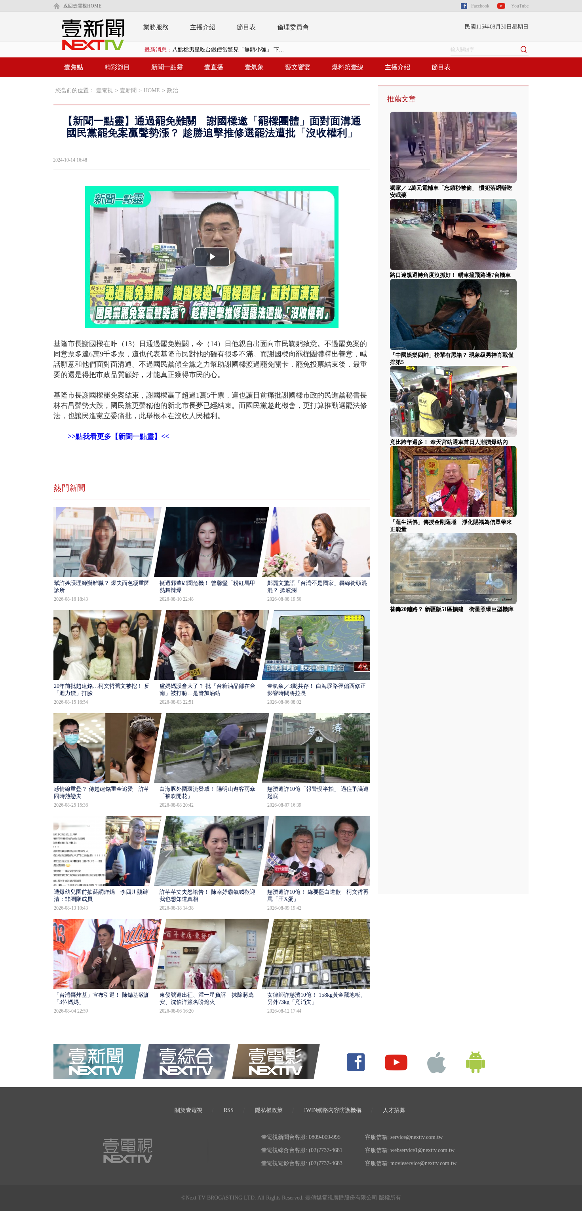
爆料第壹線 (347, 67)
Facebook (480, 6)
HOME (152, 90)
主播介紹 (202, 27)
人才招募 (394, 1110)
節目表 (246, 27)
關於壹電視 (188, 1110)
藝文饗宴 (297, 67)
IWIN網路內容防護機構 (332, 1110)
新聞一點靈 (167, 67)
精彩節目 (117, 67)
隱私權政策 (269, 1110)
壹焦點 (73, 67)
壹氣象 (254, 67)
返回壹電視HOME (82, 6)
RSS (229, 1110)
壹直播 (213, 67)
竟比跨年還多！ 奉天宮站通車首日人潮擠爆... (228, 50)
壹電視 (104, 90)
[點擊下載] (436, 1062)
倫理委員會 (293, 27)
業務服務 (156, 27)
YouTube (520, 6)
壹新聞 (128, 90)
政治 (172, 90)
